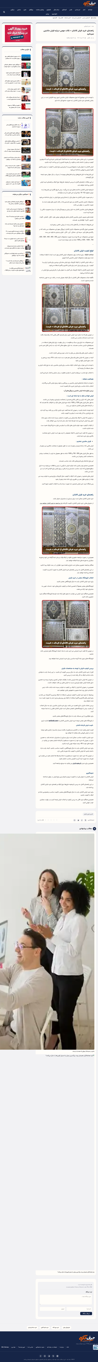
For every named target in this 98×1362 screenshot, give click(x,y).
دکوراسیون (54, 14)
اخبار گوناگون (87, 26)
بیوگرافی (31, 10)
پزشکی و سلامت (40, 10)
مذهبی (19, 10)
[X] (85, 820)
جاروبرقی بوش (66, 1327)
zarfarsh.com (53, 721)
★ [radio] (45, 820)
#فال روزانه (60, 18)
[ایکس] (53, 1356)
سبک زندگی (56, 10)
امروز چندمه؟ (21, 1347)
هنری (25, 10)
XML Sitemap (5, 1347)
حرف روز (13, 1347)
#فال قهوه (55, 18)
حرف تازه (90, 10)
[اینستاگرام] (44, 1356)
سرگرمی (12, 10)
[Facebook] (81, 820)
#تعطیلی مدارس (86, 18)
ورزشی (47, 14)
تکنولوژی (49, 10)
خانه (93, 26)
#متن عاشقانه (67, 18)
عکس (70, 10)
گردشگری (64, 10)
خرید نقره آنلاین (44, 1327)
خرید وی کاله (56, 1327)
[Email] (74, 820)
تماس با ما (30, 1347)
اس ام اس (77, 10)
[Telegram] (78, 820)
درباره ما (62, 1347)
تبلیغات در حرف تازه (52, 1347)
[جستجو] (4, 12)
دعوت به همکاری (40, 1347)
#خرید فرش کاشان (88, 814)
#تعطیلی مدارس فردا (76, 18)
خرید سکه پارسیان (32, 1327)
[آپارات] (57, 1356)
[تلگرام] (49, 1356)
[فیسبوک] (40, 1356)
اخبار (84, 10)
